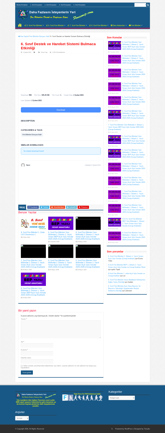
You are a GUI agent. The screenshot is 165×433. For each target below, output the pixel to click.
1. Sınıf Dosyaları (36, 5)
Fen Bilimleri (136, 25)
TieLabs (147, 429)
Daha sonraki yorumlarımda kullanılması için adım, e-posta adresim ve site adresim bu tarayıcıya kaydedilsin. (58, 367)
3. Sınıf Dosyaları (65, 5)
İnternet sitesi (26, 358)
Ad (22, 342)
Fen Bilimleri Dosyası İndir (39, 36)
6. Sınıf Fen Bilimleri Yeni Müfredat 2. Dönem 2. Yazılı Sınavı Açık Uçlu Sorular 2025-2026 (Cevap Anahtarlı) (60, 263)
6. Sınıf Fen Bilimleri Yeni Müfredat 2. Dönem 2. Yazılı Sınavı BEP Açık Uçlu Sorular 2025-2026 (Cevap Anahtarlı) (60, 235)
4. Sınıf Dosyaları (79, 5)
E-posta (24, 350)
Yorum (24, 319)
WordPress (129, 429)
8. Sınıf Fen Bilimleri (99, 25)
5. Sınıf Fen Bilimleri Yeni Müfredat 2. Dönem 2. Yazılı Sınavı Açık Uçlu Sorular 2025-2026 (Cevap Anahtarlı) (88, 263)
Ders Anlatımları (119, 25)
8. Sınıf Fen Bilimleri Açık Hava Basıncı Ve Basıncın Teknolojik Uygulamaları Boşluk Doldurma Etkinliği (124, 288)
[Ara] (148, 5)
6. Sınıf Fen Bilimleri (56, 25)
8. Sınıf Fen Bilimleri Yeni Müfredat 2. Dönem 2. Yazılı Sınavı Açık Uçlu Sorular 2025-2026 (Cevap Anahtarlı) (88, 235)
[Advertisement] (61, 73)
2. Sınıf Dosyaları (50, 5)
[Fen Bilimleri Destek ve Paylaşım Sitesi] (55, 14)
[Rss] (133, 5)
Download (61, 110)
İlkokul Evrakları (22, 5)
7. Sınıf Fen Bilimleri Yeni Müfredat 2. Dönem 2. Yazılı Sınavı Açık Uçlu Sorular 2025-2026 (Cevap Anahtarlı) (33, 263)
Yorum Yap (44, 52)
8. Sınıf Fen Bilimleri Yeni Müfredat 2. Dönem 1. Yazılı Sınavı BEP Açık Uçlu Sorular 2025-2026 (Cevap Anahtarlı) (33, 291)
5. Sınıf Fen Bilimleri (34, 25)
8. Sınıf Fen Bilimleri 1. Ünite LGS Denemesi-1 (33, 233)
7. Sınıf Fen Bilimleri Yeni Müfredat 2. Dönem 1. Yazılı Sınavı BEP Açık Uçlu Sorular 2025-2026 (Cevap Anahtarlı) (126, 127)
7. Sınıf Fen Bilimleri (77, 25)
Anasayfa (19, 25)
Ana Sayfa (24, 36)
